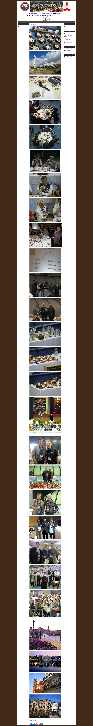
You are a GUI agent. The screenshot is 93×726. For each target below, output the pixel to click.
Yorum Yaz (34, 720)
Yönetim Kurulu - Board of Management (69, 26)
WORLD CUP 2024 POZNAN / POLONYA (69, 36)
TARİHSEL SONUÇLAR (68, 56)
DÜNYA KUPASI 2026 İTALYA (22, 26)
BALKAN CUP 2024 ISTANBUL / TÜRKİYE (68, 39)
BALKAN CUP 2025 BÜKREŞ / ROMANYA (69, 33)
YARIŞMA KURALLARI (68, 50)
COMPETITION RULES (68, 48)
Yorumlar (30, 720)
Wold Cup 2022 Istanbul (68, 42)
